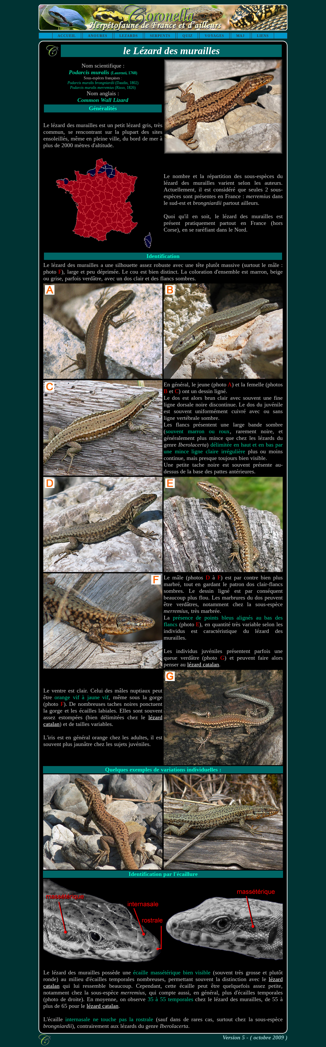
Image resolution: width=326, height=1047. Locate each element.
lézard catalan (203, 664)
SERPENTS (160, 36)
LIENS (263, 36)
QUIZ (187, 36)
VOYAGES (214, 36)
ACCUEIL (67, 36)
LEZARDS (128, 36)
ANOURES (97, 36)
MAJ (240, 36)
